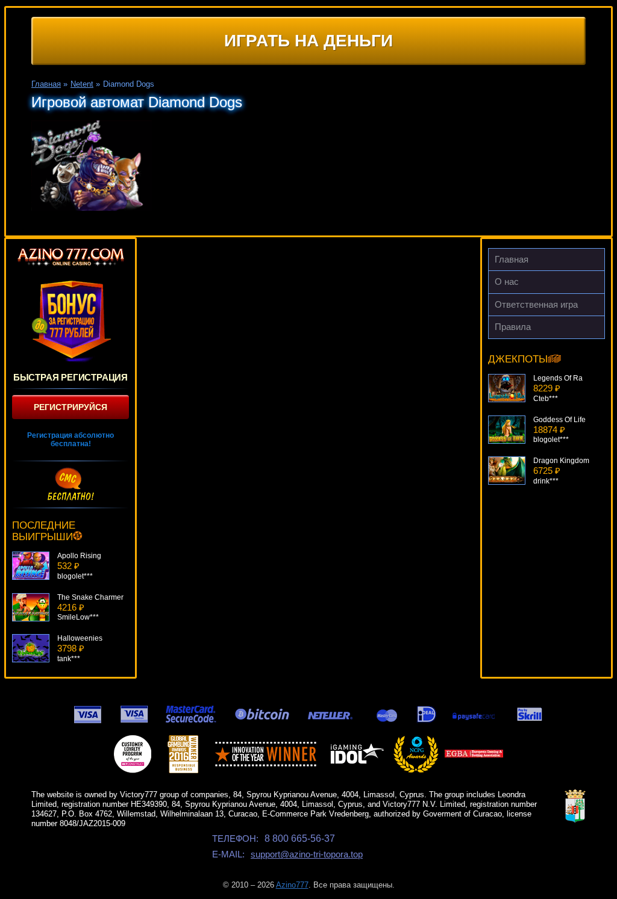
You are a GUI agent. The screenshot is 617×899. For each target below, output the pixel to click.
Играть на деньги (308, 40)
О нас (507, 281)
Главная (511, 259)
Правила (513, 327)
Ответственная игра (536, 304)
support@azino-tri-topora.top (307, 854)
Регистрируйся (70, 407)
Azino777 (292, 884)
